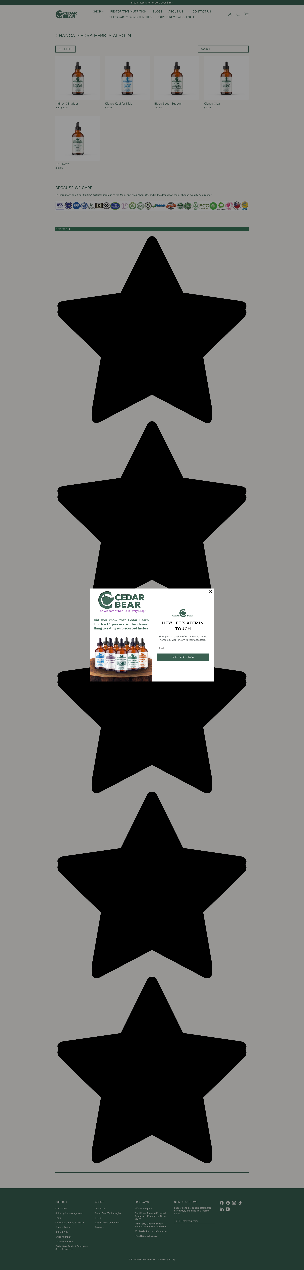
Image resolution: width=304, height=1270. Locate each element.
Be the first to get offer (183, 657)
